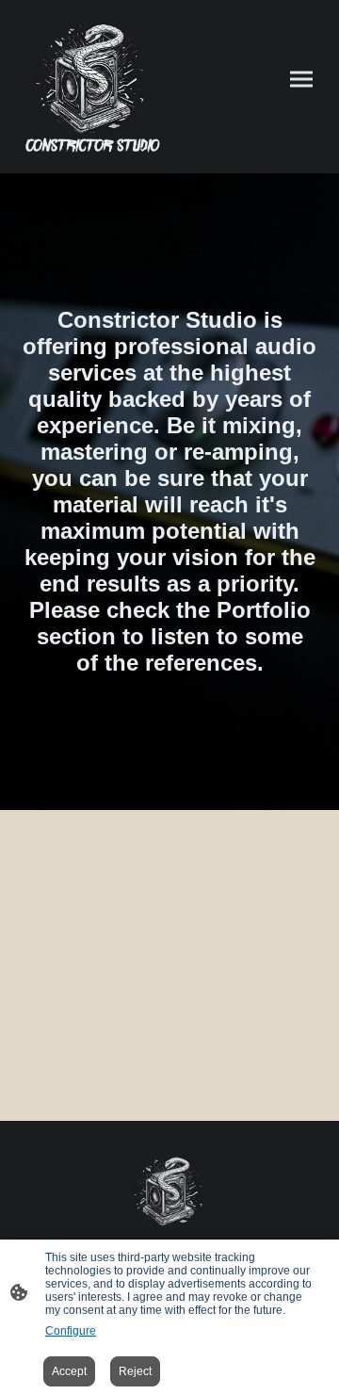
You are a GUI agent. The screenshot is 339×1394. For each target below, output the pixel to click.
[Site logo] (92, 86)
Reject (135, 1371)
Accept (69, 1371)
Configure (70, 1330)
